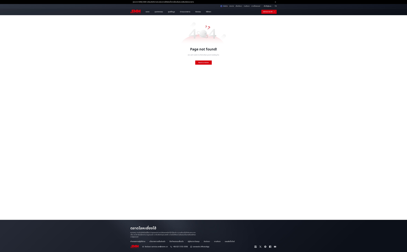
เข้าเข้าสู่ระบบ (267, 6)
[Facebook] (270, 246)
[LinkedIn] (265, 246)
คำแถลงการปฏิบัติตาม (137, 241)
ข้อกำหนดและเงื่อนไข (176, 241)
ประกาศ (231, 6)
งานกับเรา (247, 6)
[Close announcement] (275, 2)
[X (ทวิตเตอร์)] (260, 246)
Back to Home (203, 62)
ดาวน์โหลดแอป (255, 6)
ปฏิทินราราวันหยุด (194, 241)
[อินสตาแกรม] (255, 246)
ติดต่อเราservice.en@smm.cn (156, 247)
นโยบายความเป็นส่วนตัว (157, 241)
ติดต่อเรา (207, 241)
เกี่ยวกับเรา (239, 6)
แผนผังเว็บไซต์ (230, 241)
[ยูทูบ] (275, 246)
